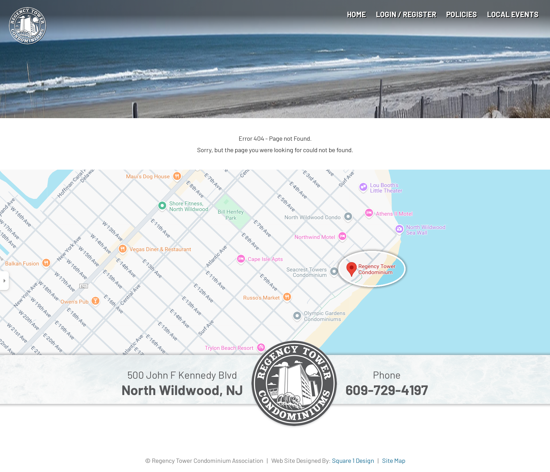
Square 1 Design (353, 460)
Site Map (393, 460)
